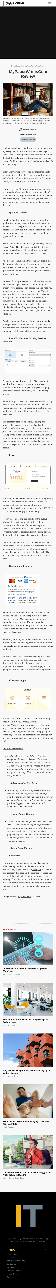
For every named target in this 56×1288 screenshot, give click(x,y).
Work (4, 1025)
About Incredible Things (16, 1261)
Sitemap (10, 1277)
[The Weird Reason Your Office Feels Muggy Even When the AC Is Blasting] (28, 1152)
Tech (4, 974)
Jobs (9, 1178)
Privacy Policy (12, 1274)
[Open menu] (50, 3)
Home (13, 66)
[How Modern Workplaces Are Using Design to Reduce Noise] (28, 999)
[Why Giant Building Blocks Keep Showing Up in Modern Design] (28, 1050)
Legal (5, 1127)
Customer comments (13, 748)
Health (9, 974)
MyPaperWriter (34, 161)
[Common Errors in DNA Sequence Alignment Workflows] (28, 948)
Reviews (17, 974)
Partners (10, 1267)
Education (20, 66)
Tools (17, 1025)
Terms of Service (14, 1271)
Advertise (10, 1257)
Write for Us (12, 1254)
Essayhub (36, 869)
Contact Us (11, 1264)
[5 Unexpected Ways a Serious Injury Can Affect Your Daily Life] (28, 1101)
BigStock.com (24, 896)
